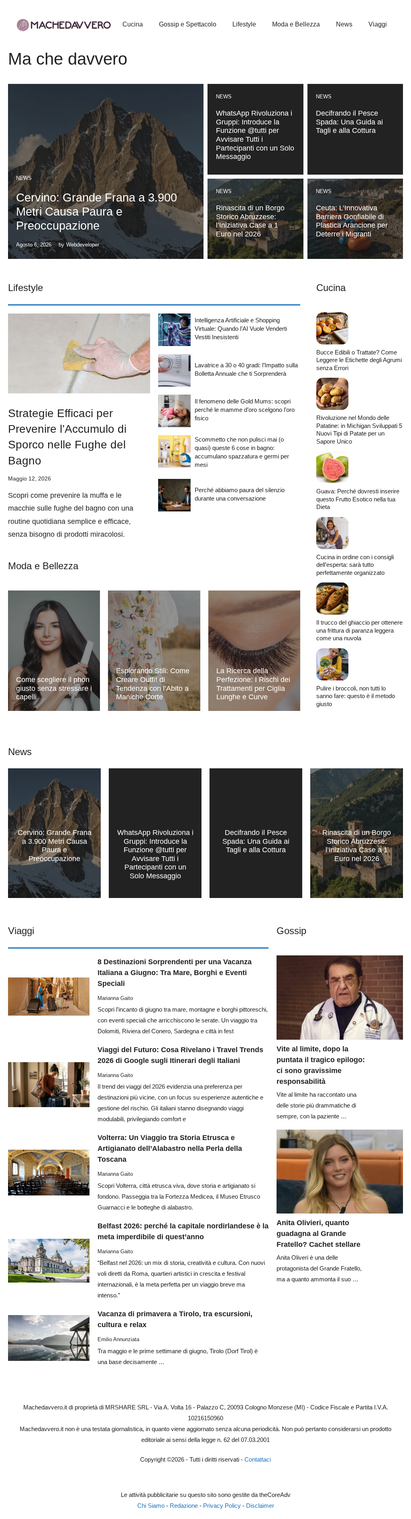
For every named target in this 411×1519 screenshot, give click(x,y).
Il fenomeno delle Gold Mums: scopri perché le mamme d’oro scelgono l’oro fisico (245, 409)
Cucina (132, 24)
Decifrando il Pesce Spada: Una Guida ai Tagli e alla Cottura (349, 121)
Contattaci (257, 1459)
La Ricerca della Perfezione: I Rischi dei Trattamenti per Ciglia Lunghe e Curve (253, 684)
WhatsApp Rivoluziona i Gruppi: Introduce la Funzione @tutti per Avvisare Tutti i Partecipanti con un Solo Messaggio (255, 135)
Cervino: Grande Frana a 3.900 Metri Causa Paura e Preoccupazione (96, 211)
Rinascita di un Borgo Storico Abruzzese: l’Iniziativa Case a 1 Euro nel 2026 (250, 221)
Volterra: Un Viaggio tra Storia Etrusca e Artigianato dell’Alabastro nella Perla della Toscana (170, 1148)
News (344, 24)
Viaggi (377, 24)
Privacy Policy (222, 1505)
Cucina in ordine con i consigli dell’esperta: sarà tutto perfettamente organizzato (355, 565)
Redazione (184, 1505)
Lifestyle (244, 24)
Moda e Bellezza (296, 24)
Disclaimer (260, 1505)
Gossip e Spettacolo (187, 24)
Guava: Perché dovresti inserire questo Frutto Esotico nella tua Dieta (357, 499)
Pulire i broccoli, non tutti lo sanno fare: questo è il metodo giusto (355, 696)
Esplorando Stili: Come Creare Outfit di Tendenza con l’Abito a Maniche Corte (152, 684)
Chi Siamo (151, 1505)
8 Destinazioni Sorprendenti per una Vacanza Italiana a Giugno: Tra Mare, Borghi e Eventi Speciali (175, 973)
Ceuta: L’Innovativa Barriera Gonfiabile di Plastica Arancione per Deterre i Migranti (352, 221)
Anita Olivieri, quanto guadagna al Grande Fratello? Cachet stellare (318, 1233)
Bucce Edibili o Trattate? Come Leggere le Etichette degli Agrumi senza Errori (359, 360)
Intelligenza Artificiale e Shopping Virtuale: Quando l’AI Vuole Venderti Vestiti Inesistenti (241, 328)
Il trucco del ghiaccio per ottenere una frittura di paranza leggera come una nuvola (359, 630)
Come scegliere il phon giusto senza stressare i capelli (54, 688)
